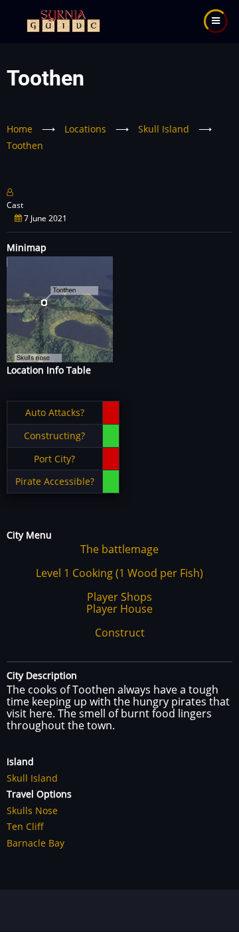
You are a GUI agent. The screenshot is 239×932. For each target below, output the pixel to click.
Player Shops (119, 597)
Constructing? (54, 435)
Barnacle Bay (35, 843)
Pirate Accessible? (54, 481)
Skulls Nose (32, 810)
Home (20, 129)
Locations (85, 129)
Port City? (54, 458)
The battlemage (119, 549)
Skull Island (163, 129)
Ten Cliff (25, 826)
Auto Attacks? (54, 412)
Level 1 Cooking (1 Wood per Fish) (119, 573)
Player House (119, 608)
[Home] (62, 20)
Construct (120, 632)
